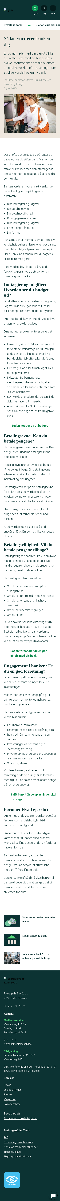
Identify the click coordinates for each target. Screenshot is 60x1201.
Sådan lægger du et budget (30, 425)
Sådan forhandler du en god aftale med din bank (28, 653)
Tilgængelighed (12, 1151)
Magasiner (10, 1099)
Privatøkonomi (13, 25)
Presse (8, 1094)
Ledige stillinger (12, 1089)
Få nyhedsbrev (12, 1104)
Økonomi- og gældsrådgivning (20, 1118)
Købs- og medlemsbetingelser (20, 1147)
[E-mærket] (12, 1180)
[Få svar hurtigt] (53, 1195)
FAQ (6, 1137)
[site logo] (14, 10)
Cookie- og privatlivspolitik (18, 1142)
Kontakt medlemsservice (18, 1043)
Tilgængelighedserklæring (18, 1156)
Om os (7, 1085)
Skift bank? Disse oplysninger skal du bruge (33, 797)
